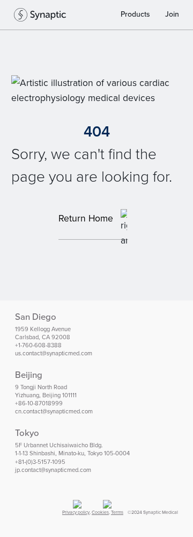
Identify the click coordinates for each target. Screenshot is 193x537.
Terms (117, 512)
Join (172, 14)
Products (135, 14)
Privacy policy (76, 512)
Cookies (100, 512)
